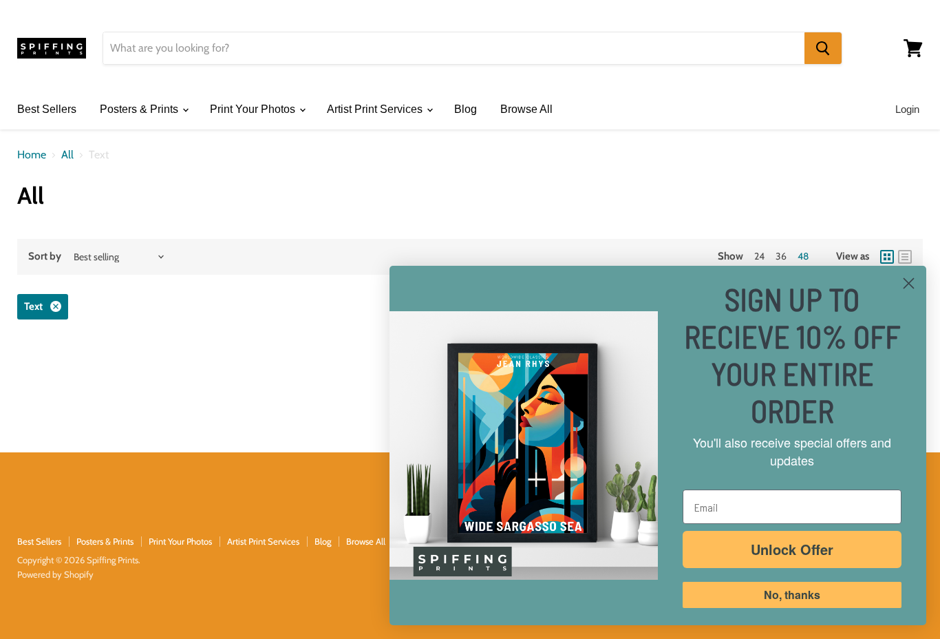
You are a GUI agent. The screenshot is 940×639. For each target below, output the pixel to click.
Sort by (44, 256)
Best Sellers (46, 109)
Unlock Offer (792, 549)
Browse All (526, 109)
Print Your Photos (254, 109)
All (67, 155)
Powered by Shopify (55, 574)
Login (907, 109)
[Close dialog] (909, 283)
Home (31, 155)
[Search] (823, 48)
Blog (465, 109)
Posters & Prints (140, 109)
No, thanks (792, 595)
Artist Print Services (376, 109)
